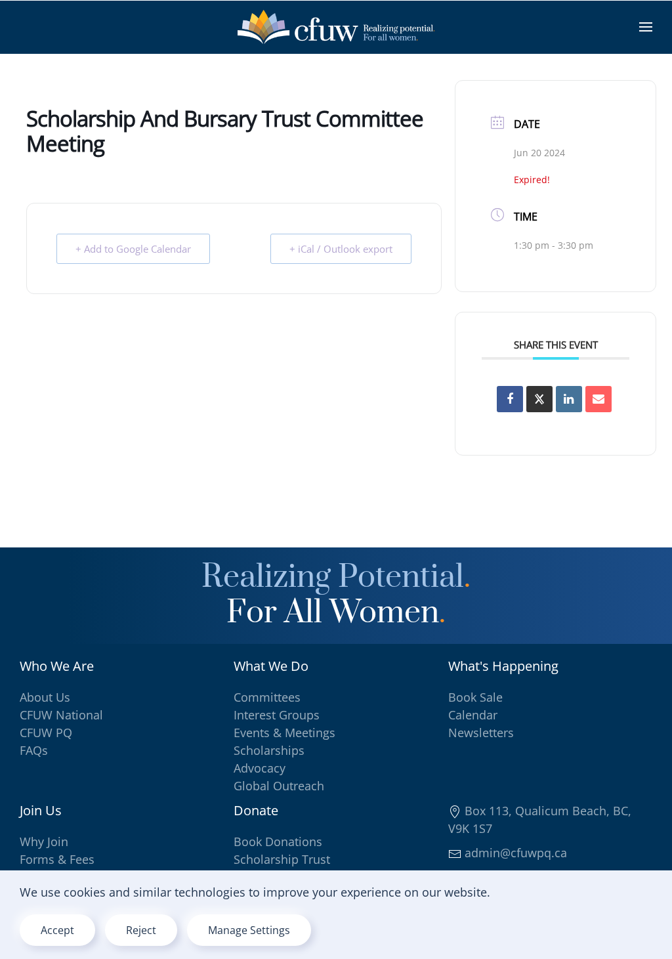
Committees (267, 697)
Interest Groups (277, 715)
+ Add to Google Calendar (133, 248)
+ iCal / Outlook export (340, 248)
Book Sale (475, 697)
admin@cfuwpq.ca (514, 853)
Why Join (44, 841)
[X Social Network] (539, 399)
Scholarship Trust (282, 859)
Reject (141, 930)
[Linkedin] (569, 399)
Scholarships (269, 750)
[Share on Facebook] (510, 399)
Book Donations (278, 841)
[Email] (598, 399)
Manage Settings (249, 930)
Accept (57, 930)
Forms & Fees (57, 859)
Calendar (472, 715)
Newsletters (481, 732)
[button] (645, 27)
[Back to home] (336, 27)
